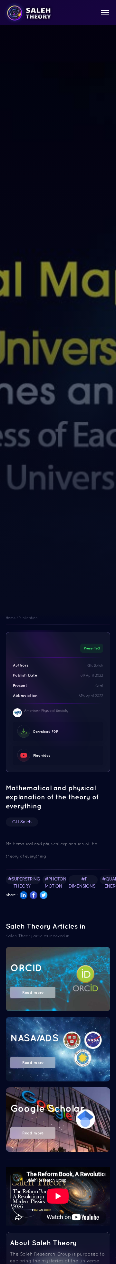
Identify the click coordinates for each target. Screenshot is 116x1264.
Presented (92, 648)
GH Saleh (22, 822)
